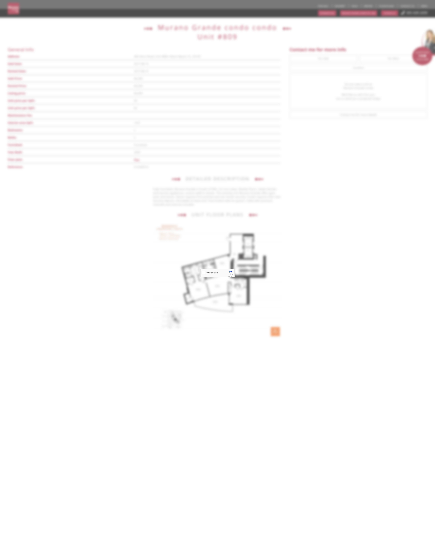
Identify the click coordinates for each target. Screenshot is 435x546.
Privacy (228, 276)
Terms (232, 276)
